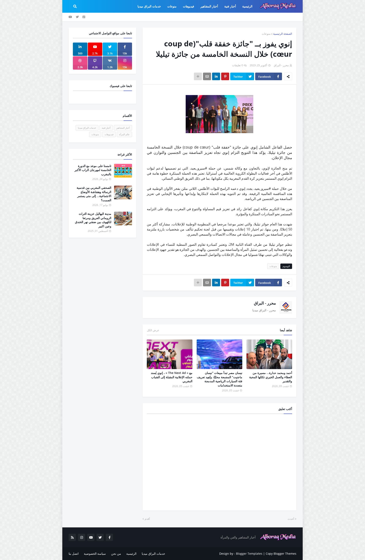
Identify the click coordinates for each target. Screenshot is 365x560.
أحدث (291, 519)
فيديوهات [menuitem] (188, 6)
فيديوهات (109, 134)
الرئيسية (131, 554)
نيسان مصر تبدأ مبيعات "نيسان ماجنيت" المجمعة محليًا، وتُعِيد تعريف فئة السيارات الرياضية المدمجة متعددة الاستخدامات (219, 379)
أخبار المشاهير (123, 127)
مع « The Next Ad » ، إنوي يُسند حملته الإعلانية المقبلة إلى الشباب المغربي (171, 377)
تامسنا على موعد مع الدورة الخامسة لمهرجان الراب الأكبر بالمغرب (93, 170)
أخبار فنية (106, 127)
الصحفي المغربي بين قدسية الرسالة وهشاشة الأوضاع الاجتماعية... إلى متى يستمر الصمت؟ (94, 194)
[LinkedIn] (216, 76)
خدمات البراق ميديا (87, 127)
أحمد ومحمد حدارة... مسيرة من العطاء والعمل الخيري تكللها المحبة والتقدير (270, 377)
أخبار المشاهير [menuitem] (209, 6)
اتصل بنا (74, 554)
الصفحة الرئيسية (282, 34)
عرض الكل (153, 330)
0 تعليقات (237, 65)
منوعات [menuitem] (172, 6)
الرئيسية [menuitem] (247, 6)
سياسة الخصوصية (95, 554)
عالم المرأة (124, 134)
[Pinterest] (225, 76)
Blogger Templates (249, 554)
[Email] (207, 76)
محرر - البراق (265, 303)
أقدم (147, 519)
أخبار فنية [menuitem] (230, 6)
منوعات (266, 34)
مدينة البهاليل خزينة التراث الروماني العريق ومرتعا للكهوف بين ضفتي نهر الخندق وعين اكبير (93, 220)
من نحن (116, 554)
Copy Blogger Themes (281, 554)
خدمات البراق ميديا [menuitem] (149, 6)
